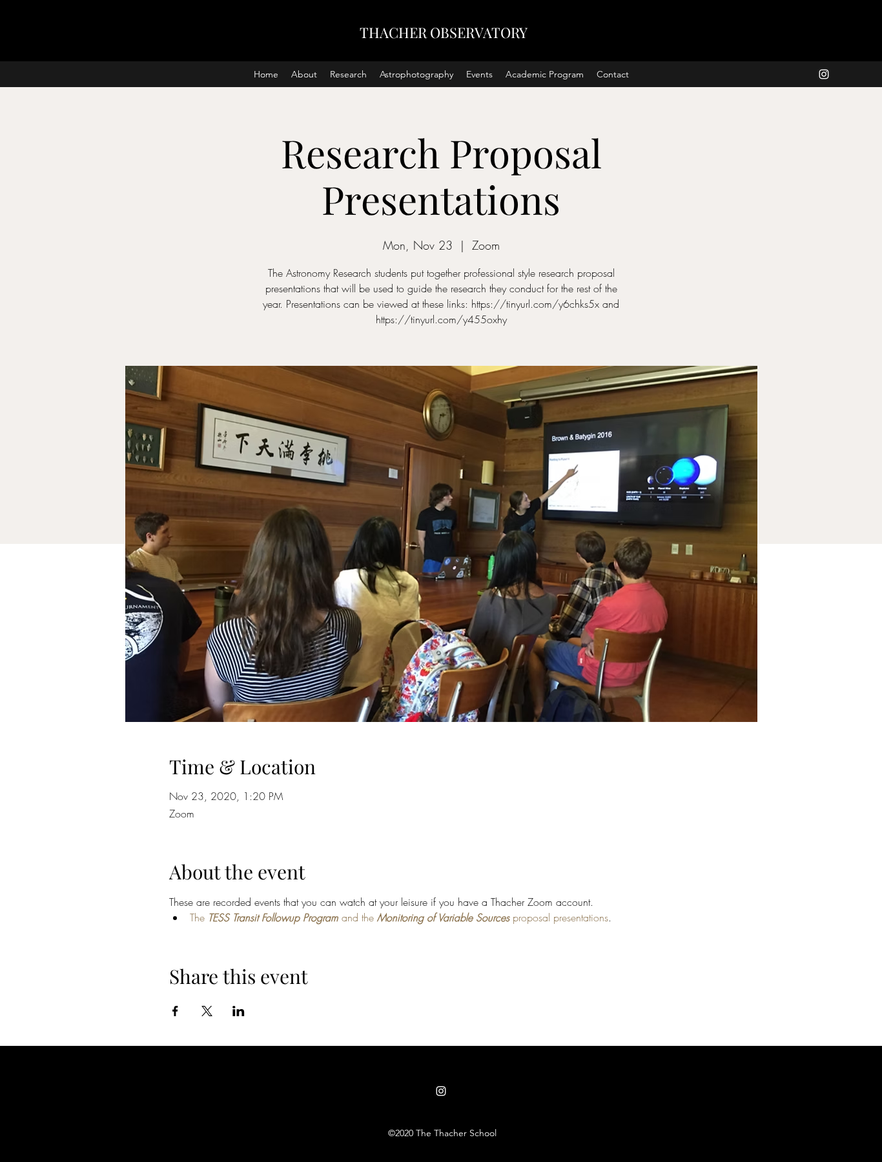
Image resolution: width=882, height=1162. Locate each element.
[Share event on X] (207, 1011)
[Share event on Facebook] (175, 1011)
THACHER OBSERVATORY (444, 32)
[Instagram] (823, 74)
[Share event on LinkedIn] (238, 1011)
